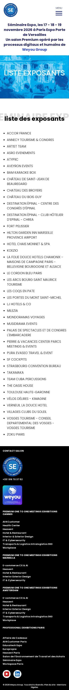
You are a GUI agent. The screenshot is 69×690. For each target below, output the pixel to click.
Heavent (8, 529)
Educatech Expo (12, 645)
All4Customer (11, 521)
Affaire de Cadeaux (15, 638)
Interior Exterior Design (17, 576)
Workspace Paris (13, 664)
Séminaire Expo (12, 660)
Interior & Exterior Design (18, 536)
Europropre (9, 649)
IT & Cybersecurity (14, 540)
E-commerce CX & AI (15, 565)
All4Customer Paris (15, 641)
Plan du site (49, 684)
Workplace (9, 547)
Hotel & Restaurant (14, 533)
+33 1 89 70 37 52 (13, 479)
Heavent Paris (11, 652)
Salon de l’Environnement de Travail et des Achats (34, 656)
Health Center (11, 525)
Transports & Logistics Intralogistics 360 (28, 544)
